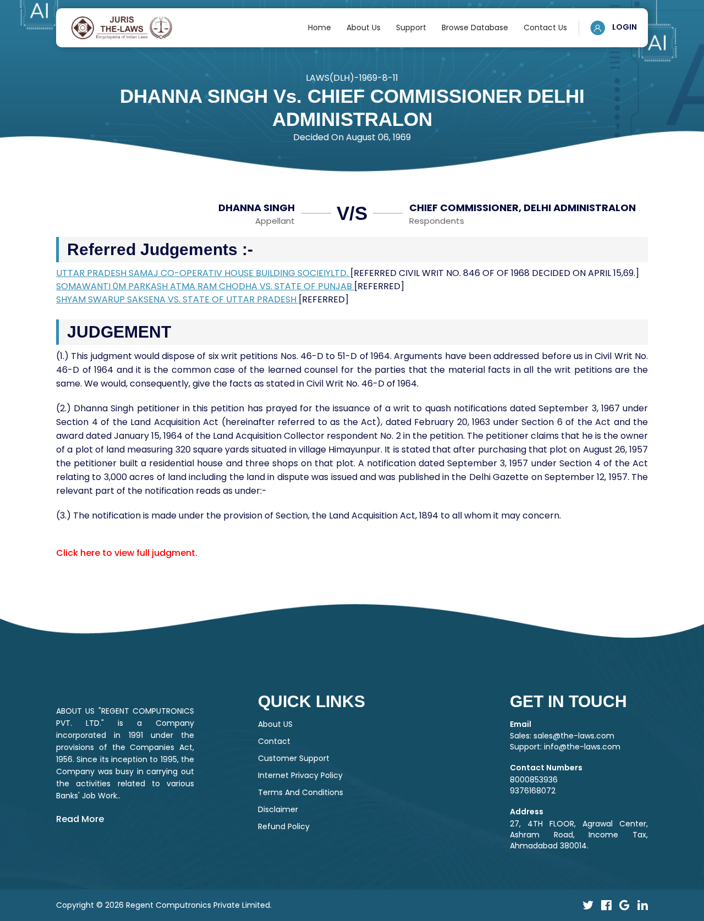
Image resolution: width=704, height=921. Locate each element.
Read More (80, 819)
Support (411, 27)
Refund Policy (284, 826)
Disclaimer (278, 809)
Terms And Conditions (300, 792)
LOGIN (623, 26)
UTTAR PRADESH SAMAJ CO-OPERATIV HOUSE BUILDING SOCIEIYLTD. (203, 273)
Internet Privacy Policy (300, 775)
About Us (363, 27)
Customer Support (293, 758)
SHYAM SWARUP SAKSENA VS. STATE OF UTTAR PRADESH (177, 299)
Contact (274, 741)
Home (319, 27)
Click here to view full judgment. (126, 553)
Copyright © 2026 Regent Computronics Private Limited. (164, 905)
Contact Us (545, 27)
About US (275, 724)
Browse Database (475, 27)
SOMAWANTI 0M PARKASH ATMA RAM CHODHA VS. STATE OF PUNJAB (205, 286)
